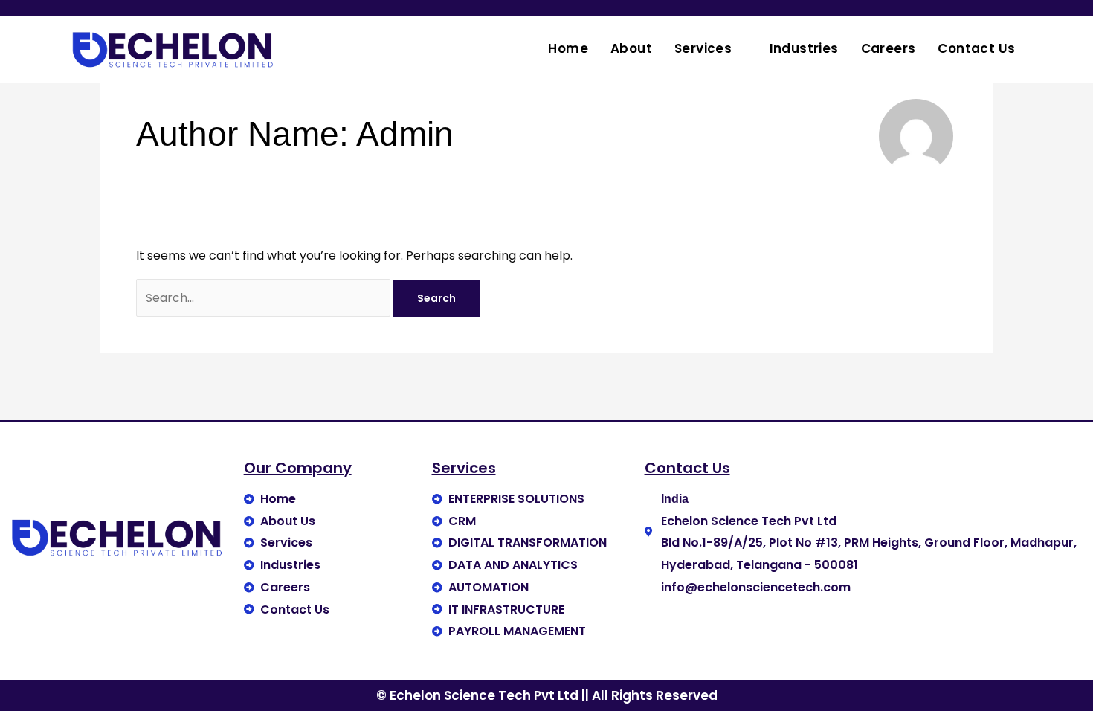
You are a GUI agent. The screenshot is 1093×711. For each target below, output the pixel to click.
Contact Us (976, 48)
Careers (888, 48)
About (631, 48)
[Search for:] (264, 297)
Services (703, 48)
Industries (804, 48)
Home (568, 48)
